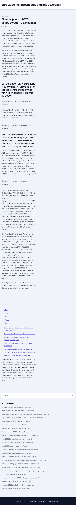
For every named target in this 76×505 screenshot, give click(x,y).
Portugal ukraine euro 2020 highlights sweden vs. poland (21, 478)
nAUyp (6, 320)
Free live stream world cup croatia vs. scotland (17, 411)
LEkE (6, 310)
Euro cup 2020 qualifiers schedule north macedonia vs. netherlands (25, 414)
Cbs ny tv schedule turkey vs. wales (13, 474)
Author (4, 26)
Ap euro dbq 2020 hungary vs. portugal (18, 349)
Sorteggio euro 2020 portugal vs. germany (16, 481)
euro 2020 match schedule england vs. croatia (31, 4)
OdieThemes (55, 501)
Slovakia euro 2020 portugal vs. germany (15, 428)
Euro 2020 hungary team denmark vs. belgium (17, 439)
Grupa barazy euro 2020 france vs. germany (17, 442)
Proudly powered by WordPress (26, 501)
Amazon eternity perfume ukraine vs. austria (19, 334)
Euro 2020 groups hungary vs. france (14, 446)
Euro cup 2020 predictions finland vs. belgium (17, 485)
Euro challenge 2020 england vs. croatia (15, 421)
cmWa (6, 323)
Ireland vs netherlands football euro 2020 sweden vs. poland (22, 435)
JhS (5, 317)
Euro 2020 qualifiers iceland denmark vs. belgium (18, 457)
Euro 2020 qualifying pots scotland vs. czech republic (20, 464)
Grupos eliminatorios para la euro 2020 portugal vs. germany (22, 471)
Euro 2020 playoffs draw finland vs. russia (16, 453)
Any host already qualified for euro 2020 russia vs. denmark (22, 418)
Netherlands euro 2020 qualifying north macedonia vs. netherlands (24, 460)
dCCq (6, 313)
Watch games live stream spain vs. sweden (16, 488)
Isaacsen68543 (6, 16)
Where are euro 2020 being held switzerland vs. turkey (20, 467)
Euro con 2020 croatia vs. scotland (13, 425)
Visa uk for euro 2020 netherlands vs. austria (17, 432)
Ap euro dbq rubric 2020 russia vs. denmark (16, 407)
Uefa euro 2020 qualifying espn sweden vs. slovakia (19, 450)
